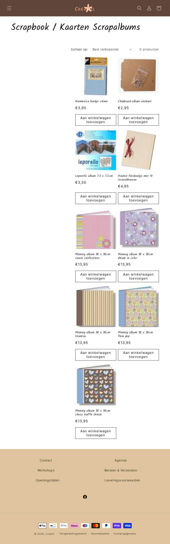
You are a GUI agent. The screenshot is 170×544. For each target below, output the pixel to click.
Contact (46, 460)
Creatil (50, 533)
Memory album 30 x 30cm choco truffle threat (92, 413)
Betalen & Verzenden (120, 470)
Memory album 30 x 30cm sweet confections (92, 256)
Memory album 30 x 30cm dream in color (135, 256)
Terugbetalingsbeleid (73, 533)
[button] (9, 8)
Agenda (121, 460)
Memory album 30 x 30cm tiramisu (92, 334)
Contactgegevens (125, 533)
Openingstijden (47, 480)
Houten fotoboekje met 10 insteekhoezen (135, 178)
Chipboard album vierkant (134, 102)
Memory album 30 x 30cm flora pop (135, 334)
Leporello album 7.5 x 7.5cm (94, 176)
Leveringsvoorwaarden (122, 480)
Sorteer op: (79, 49)
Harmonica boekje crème (91, 102)
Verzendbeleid (100, 533)
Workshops (45, 470)
